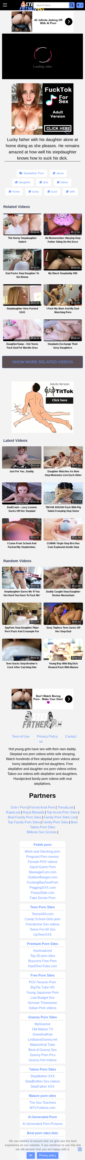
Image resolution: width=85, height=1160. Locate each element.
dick (45, 182)
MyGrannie (42, 1024)
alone (60, 173)
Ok (30, 1155)
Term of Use (21, 736)
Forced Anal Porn (42, 807)
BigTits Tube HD (43, 987)
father (64, 182)
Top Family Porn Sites (24, 822)
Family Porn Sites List (60, 817)
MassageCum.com (42, 872)
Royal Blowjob (33, 812)
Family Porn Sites (55, 822)
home (16, 191)
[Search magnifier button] (72, 5)
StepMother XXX (42, 1076)
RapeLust (13, 812)
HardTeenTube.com (42, 966)
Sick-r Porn (19, 807)
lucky (35, 191)
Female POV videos (42, 862)
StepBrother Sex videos (42, 1081)
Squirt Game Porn (43, 867)
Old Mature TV (42, 1029)
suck (54, 191)
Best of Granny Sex (42, 1050)
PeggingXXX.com (43, 887)
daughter (25, 182)
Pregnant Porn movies (42, 856)
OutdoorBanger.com (42, 877)
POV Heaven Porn (42, 982)
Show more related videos (42, 362)
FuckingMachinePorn (42, 882)
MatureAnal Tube (42, 1044)
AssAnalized (42, 950)
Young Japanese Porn (42, 992)
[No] (80, 1149)
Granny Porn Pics (42, 1055)
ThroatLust (65, 807)
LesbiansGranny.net (42, 1039)
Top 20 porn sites (42, 956)
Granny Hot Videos (43, 1060)
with (72, 191)
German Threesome (42, 1003)
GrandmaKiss (43, 1034)
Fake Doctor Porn (42, 898)
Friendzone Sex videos (42, 924)
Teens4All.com (42, 914)
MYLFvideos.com (42, 1107)
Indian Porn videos (42, 1008)
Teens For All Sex (42, 929)
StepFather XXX (42, 1086)
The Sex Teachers (42, 1102)
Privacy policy (47, 1155)
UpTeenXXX (42, 934)
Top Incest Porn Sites (62, 812)
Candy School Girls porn (42, 919)
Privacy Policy (47, 736)
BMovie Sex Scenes (42, 832)
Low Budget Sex (43, 997)
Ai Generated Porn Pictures (42, 1124)
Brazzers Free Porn (42, 961)
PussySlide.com (42, 892)
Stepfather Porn (34, 173)
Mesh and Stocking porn (42, 851)
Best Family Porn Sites (24, 817)
